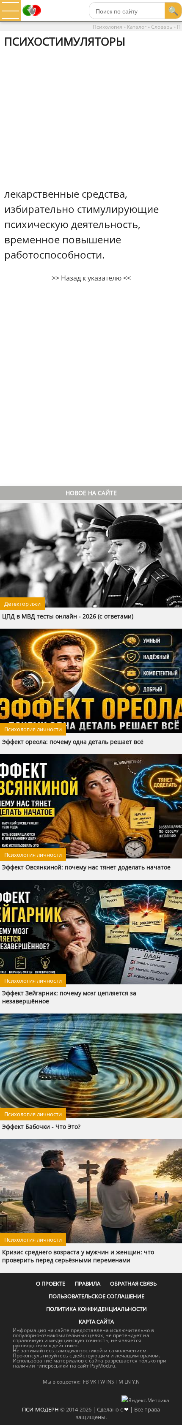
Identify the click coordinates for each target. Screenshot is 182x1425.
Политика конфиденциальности (96, 1309)
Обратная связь (133, 1283)
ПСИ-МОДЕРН (40, 1409)
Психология (107, 26)
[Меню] (10, 10)
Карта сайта (96, 1321)
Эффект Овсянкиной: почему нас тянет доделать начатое (86, 867)
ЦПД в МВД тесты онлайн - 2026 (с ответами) (67, 616)
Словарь (161, 26)
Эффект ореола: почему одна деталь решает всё (72, 742)
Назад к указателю (91, 278)
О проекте (50, 1283)
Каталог (136, 26)
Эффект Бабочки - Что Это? (41, 1127)
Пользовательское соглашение (96, 1296)
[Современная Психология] (31, 18)
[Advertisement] (91, 117)
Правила (87, 1283)
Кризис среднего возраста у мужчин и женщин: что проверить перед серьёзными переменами (78, 1256)
